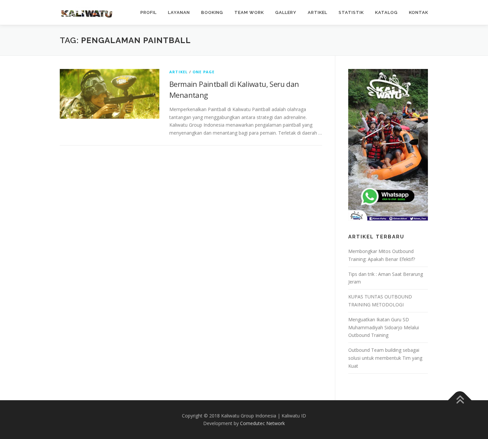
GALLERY (285, 12)
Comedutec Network (262, 423)
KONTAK (418, 12)
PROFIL (148, 12)
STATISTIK (351, 12)
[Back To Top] (460, 400)
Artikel (178, 71)
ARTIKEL (317, 12)
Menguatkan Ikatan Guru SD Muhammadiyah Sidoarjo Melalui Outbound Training (383, 327)
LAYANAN (179, 12)
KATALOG (386, 12)
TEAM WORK (249, 12)
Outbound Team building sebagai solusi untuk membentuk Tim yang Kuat (385, 358)
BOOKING (212, 12)
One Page (204, 71)
